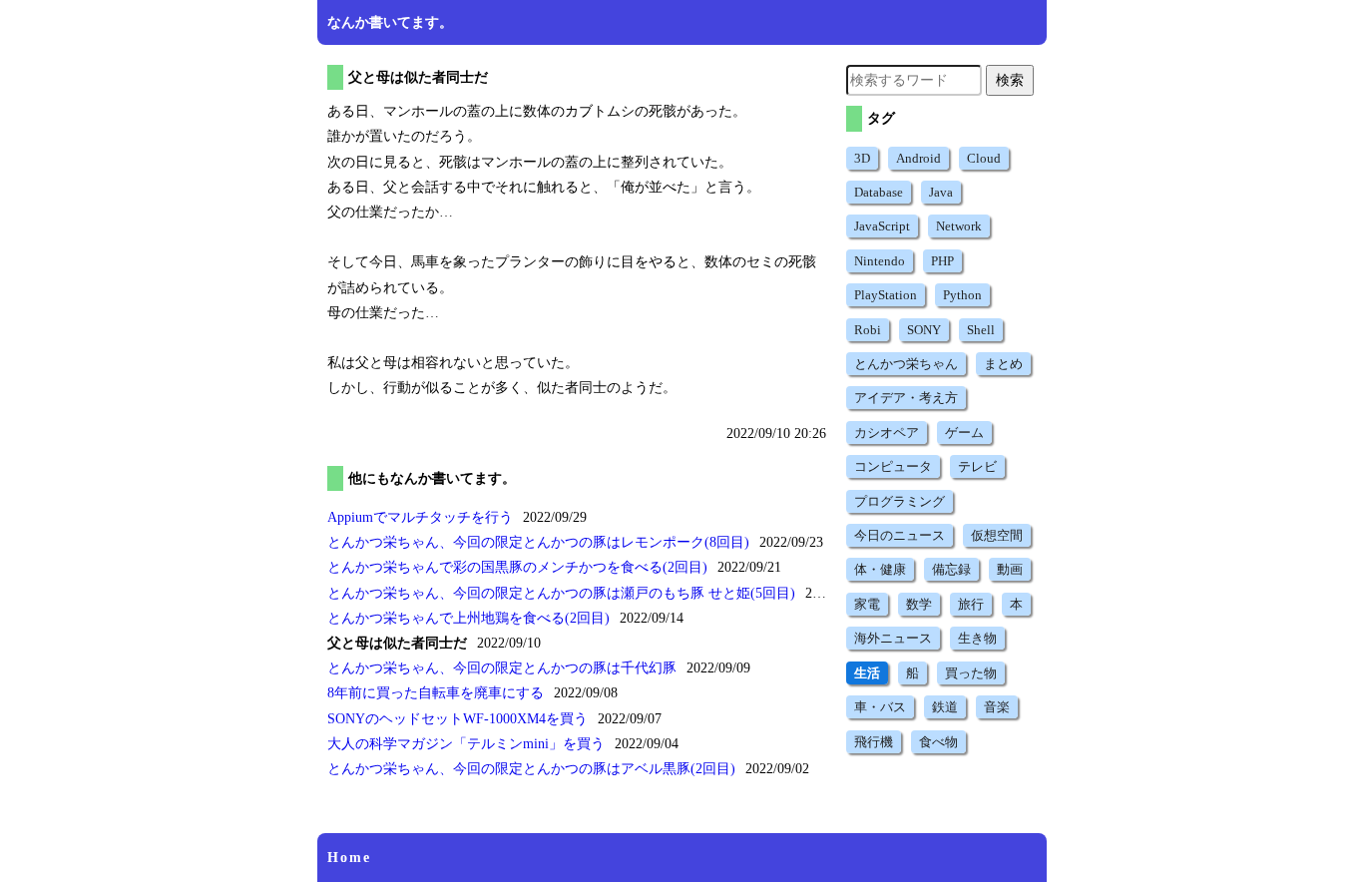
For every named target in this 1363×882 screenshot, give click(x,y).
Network (959, 226)
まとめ (1003, 363)
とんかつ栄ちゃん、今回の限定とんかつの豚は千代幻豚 (502, 668)
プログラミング (899, 501)
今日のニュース (899, 535)
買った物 (971, 672)
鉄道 (945, 706)
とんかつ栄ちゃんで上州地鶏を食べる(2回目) (468, 618)
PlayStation (885, 294)
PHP (942, 260)
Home (349, 857)
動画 (1010, 569)
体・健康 (880, 569)
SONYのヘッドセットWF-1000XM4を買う (457, 718)
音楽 (997, 706)
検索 (1010, 80)
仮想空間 (997, 535)
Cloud (984, 158)
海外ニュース (893, 638)
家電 (867, 604)
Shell (981, 329)
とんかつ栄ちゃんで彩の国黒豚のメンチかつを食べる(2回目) (517, 567)
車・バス (880, 706)
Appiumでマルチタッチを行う (420, 517)
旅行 (971, 604)
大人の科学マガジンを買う (466, 743)
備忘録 (951, 569)
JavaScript (882, 226)
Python (962, 294)
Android (918, 158)
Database (878, 192)
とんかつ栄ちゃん (906, 363)
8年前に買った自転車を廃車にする (435, 692)
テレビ (977, 466)
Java (941, 192)
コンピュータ (893, 466)
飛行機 (873, 741)
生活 (867, 672)
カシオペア (886, 432)
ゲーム (964, 432)
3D (862, 158)
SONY (924, 329)
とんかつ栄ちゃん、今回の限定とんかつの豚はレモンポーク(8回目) (538, 542)
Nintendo (879, 260)
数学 (919, 604)
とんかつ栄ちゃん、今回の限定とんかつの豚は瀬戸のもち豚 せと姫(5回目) (561, 593)
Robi (867, 329)
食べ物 (938, 741)
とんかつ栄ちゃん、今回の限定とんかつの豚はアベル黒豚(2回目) (531, 768)
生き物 (977, 638)
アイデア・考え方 (906, 397)
